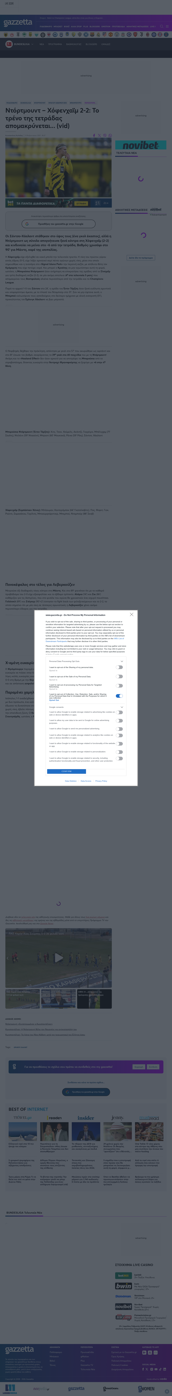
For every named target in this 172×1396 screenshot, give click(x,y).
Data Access (86, 781)
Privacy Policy (101, 781)
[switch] (119, 667)
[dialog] (86, 698)
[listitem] (86, 661)
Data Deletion (71, 781)
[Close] (132, 615)
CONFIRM (67, 771)
